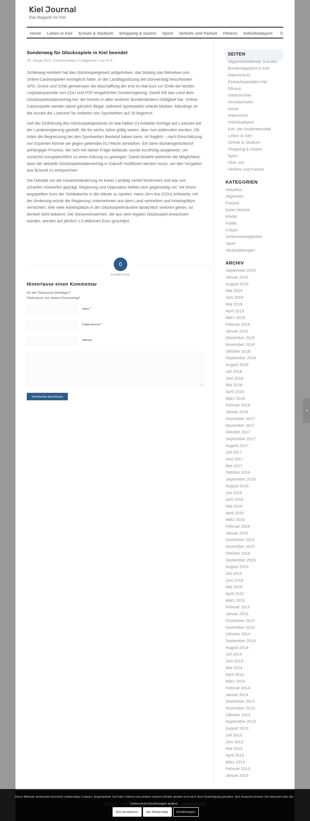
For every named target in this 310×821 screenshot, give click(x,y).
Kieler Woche (238, 210)
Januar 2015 (237, 614)
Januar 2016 (237, 533)
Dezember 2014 (240, 620)
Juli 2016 (234, 493)
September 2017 (241, 439)
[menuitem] (35, 33)
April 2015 (235, 593)
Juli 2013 (234, 735)
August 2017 (237, 445)
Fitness (234, 88)
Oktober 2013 (238, 715)
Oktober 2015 (238, 553)
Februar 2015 (238, 607)
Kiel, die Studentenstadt (249, 129)
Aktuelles (234, 189)
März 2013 (235, 762)
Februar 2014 (238, 688)
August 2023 (237, 284)
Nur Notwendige (157, 811)
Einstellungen (186, 811)
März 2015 (235, 600)
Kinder (231, 216)
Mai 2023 (234, 290)
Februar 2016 (238, 526)
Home (233, 109)
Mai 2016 (234, 506)
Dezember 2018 (240, 337)
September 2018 (241, 358)
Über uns (236, 162)
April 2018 (235, 391)
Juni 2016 (234, 499)
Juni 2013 (234, 742)
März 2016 (235, 519)
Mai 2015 (234, 587)
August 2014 (237, 647)
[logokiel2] (53, 13)
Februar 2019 (238, 324)
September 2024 (241, 270)
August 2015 (237, 566)
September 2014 (241, 641)
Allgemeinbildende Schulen (252, 61)
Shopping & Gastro (245, 149)
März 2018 (235, 398)
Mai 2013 (234, 748)
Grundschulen (240, 102)
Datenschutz (239, 75)
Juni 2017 (234, 459)
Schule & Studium (244, 142)
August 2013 (237, 728)
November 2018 (240, 344)
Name (86, 308)
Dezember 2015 (240, 539)
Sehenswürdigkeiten (244, 236)
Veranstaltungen (240, 250)
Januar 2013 (237, 775)
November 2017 (240, 425)
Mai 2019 (234, 304)
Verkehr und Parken (246, 169)
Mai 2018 (234, 385)
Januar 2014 (237, 694)
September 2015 (241, 560)
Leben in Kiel (239, 136)
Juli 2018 (234, 371)
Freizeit (232, 203)
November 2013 (240, 708)
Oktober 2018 (238, 351)
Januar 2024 (237, 277)
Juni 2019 (234, 297)
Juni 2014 (234, 661)
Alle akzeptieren (127, 811)
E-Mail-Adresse (92, 324)
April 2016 (235, 513)
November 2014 (240, 627)
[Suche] (280, 33)
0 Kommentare (65, 60)
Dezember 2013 (240, 701)
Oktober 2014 (238, 634)
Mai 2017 (234, 466)
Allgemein (89, 60)
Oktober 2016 (238, 472)
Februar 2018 (238, 405)
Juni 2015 (234, 580)
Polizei (232, 230)
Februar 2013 (238, 768)
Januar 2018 (237, 412)
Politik (231, 223)
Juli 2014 (234, 654)
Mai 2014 (234, 668)
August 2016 (237, 486)
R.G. (109, 60)
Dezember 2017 (240, 418)
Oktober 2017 (238, 432)
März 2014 (235, 681)
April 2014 (235, 674)
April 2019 (235, 311)
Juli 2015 (234, 573)
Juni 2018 (234, 378)
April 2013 (235, 755)
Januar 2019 (237, 331)
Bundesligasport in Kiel (248, 68)
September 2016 (241, 479)
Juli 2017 (234, 452)
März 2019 (235, 317)
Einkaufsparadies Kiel (247, 82)
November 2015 (240, 546)
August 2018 (237, 364)
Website (87, 340)
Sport (233, 156)
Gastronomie (239, 95)
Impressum (238, 115)
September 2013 (241, 721)
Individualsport (241, 122)
